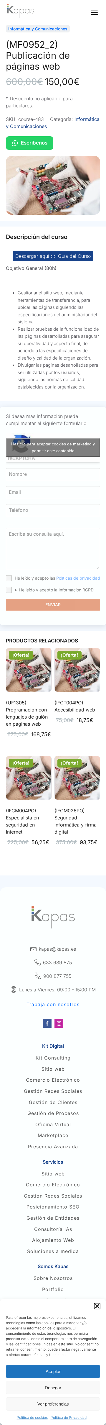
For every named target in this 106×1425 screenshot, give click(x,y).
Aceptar (53, 1371)
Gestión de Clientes (53, 1102)
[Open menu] (94, 12)
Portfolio (53, 1289)
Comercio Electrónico (53, 1080)
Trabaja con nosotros (53, 1004)
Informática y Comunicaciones (37, 28)
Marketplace (53, 1135)
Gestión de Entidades (53, 1218)
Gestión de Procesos (53, 1113)
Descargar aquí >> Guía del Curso (53, 256)
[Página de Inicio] (20, 11)
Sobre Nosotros (53, 1278)
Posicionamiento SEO (53, 1207)
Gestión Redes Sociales (53, 1091)
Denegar (53, 1387)
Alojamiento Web (53, 1240)
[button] (97, 1306)
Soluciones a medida (53, 1251)
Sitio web (53, 1069)
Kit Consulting (53, 1058)
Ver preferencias (53, 1403)
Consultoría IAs (53, 1229)
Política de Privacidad (69, 1417)
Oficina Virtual (53, 1124)
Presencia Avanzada (53, 1146)
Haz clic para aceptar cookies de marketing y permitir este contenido (53, 447)
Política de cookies (32, 1417)
